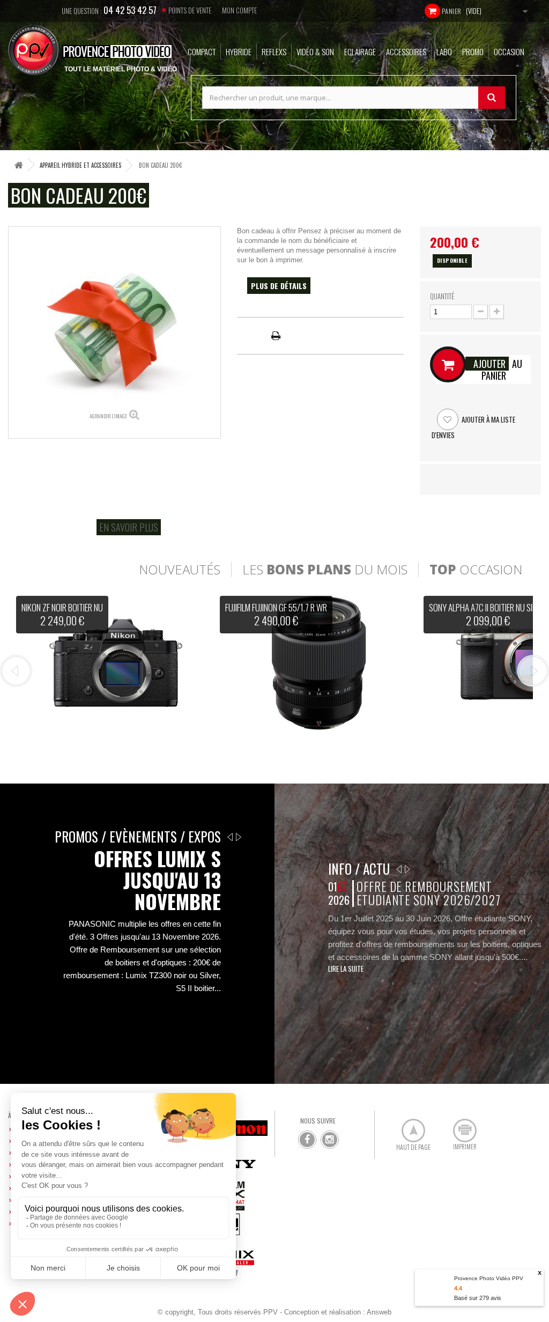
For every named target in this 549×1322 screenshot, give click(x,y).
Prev (16, 671)
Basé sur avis (477, 1298)
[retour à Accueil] (19, 165)
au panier (497, 369)
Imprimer (459, 1126)
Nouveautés (179, 569)
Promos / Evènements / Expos (138, 836)
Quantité (442, 296)
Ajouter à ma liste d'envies (473, 427)
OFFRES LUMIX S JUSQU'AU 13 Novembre (157, 880)
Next (533, 671)
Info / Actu (359, 868)
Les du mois (324, 569)
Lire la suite (345, 968)
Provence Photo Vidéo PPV (488, 1278)
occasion (475, 569)
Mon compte (239, 10)
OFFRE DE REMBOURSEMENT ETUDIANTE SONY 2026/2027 (429, 893)
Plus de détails (279, 285)
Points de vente (189, 10)
